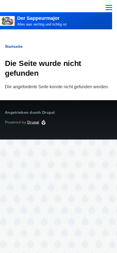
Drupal (33, 122)
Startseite (14, 46)
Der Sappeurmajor (38, 18)
